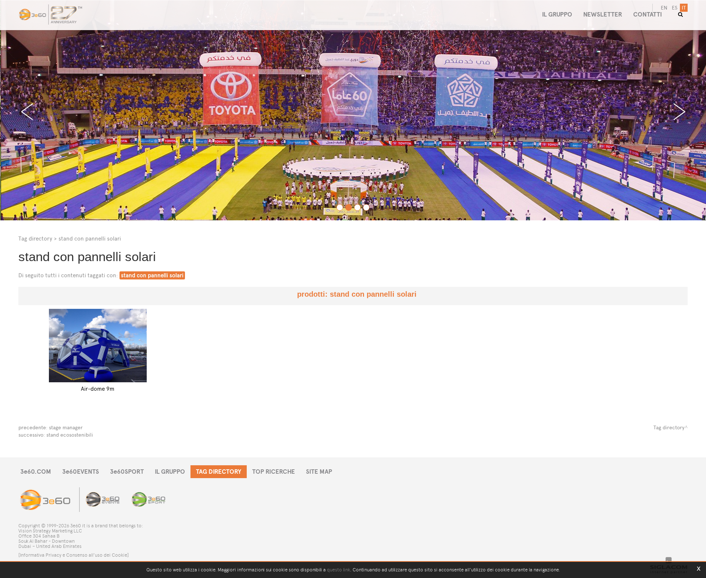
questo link (338, 569)
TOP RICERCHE (273, 472)
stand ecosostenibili (69, 435)
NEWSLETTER (602, 14)
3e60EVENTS (80, 472)
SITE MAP (319, 472)
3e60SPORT (127, 472)
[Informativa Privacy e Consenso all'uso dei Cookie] (73, 555)
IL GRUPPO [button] (557, 14)
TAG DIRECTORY (218, 472)
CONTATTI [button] (647, 14)
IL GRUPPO (170, 472)
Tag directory (35, 238)
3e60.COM (35, 472)
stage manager (66, 428)
